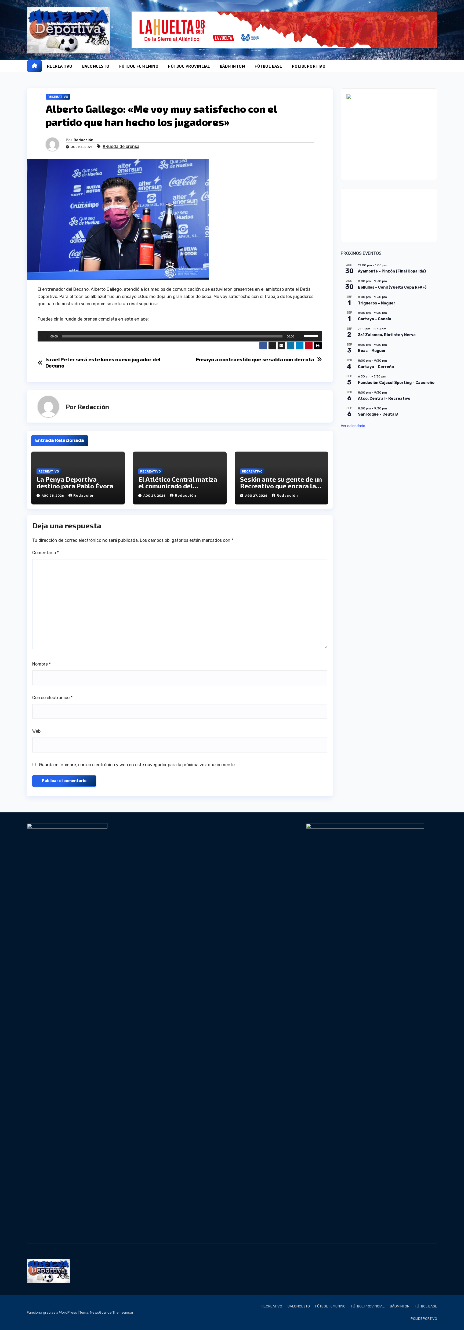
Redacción (83, 139)
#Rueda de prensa (121, 146)
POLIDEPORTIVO (309, 66)
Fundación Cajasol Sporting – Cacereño (396, 382)
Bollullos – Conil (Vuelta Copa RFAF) (392, 287)
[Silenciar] (300, 336)
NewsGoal (98, 1312)
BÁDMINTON (232, 66)
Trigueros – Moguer (376, 303)
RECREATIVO (60, 66)
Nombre (41, 664)
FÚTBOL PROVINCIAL (189, 66)
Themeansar (123, 1312)
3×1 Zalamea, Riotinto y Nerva (387, 335)
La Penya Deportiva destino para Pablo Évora (75, 482)
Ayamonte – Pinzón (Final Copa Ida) (392, 271)
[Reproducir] (44, 336)
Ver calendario (353, 426)
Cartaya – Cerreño (376, 367)
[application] (180, 336)
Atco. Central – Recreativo (384, 398)
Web (36, 731)
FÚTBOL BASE (268, 66)
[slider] (311, 335)
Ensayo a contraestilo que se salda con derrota (255, 360)
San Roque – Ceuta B (378, 414)
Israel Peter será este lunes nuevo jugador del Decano (102, 363)
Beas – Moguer (372, 350)
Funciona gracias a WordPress (52, 1312)
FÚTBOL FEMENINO (139, 66)
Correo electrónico (52, 697)
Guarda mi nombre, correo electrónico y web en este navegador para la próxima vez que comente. (137, 764)
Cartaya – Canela (374, 319)
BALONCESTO (96, 66)
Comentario (45, 552)
